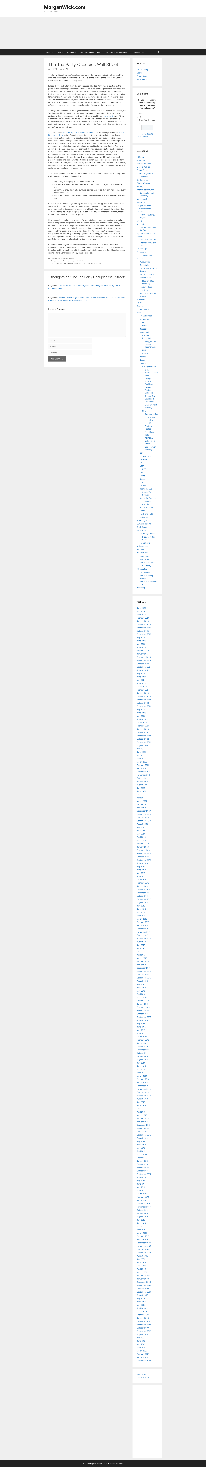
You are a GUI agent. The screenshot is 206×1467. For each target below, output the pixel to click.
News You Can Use (148, 239)
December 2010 (144, 1203)
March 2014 (142, 1076)
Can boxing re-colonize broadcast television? (67, 261)
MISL (142, 463)
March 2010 (142, 1233)
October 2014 (143, 1053)
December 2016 (144, 968)
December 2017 (143, 929)
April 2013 (141, 1112)
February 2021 (143, 804)
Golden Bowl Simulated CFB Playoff (150, 399)
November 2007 (144, 1325)
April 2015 (141, 1033)
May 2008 (141, 1305)
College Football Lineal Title (151, 372)
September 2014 (144, 1056)
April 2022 (141, 758)
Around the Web (144, 164)
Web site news (143, 553)
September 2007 (144, 1331)
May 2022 (141, 755)
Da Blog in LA (142, 180)
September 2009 (144, 1253)
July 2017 (141, 945)
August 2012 (142, 1138)
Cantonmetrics (138, 52)
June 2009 (141, 1262)
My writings (142, 249)
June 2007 (141, 1341)
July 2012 (141, 1141)
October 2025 (143, 631)
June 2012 (141, 1145)
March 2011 (142, 1194)
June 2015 (141, 1027)
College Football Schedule (149, 390)
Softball (143, 486)
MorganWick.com (64, 7)
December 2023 (144, 696)
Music (139, 221)
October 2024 (143, 664)
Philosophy (141, 252)
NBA (144, 350)
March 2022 (142, 762)
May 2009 (141, 1266)
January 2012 (142, 1161)
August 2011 (142, 1177)
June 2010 (141, 1223)
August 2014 (142, 1059)
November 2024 (144, 660)
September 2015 (144, 1017)
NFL (144, 411)
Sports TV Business (148, 489)
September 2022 (144, 742)
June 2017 (141, 948)
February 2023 (143, 726)
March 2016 (142, 997)
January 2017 (142, 965)
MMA (142, 466)
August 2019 (142, 863)
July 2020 (141, 827)
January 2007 (143, 1357)
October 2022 (143, 739)
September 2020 (144, 821)
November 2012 (144, 1128)
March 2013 (142, 1115)
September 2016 (144, 978)
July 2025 (141, 637)
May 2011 (141, 1187)
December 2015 (143, 1007)
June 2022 (141, 752)
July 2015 (141, 1024)
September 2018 (144, 899)
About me (49, 52)
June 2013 (141, 1105)
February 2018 (143, 922)
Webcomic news (147, 562)
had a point (108, 116)
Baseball (143, 329)
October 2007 (143, 1328)
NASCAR (146, 326)
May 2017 (141, 952)
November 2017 (144, 932)
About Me (141, 160)
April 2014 (141, 1073)
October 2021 (142, 778)
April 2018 (141, 916)
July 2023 (141, 709)
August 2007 (142, 1334)
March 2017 (142, 958)
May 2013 (141, 1109)
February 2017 (143, 961)
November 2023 (144, 700)
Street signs (142, 520)
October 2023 (143, 703)
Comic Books (142, 170)
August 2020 (142, 824)
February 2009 (143, 1275)
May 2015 (141, 1030)
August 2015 (142, 1020)
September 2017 (144, 938)
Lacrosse (143, 459)
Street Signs (142, 76)
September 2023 (144, 706)
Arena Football (146, 316)
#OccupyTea (55, 258)
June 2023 (141, 713)
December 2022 (144, 732)
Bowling (143, 357)
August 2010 (142, 1217)
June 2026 (141, 608)
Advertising (144, 556)
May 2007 (141, 1344)
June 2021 (141, 791)
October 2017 (142, 935)
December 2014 (144, 1046)
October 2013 (143, 1092)
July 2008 (141, 1298)
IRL (143, 322)
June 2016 (141, 988)
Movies (140, 212)
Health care (145, 290)
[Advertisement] (103, 33)
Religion (140, 303)
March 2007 (142, 1351)
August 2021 (142, 785)
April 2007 (141, 1347)
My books (141, 224)
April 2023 (141, 719)
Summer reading (144, 524)
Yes (140, 113)
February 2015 (143, 1040)
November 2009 (144, 1246)
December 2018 (143, 889)
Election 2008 (145, 278)
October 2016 (143, 974)
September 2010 (144, 1213)
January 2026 (143, 621)
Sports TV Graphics (148, 498)
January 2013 (142, 1122)
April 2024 (141, 683)
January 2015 (142, 1043)
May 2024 (141, 680)
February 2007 (143, 1354)
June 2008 (141, 1302)
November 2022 (144, 736)
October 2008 (143, 1289)
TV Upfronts (145, 543)
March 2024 (142, 686)
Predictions (141, 299)
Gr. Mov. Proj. (142, 70)
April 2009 (141, 1269)
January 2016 (142, 1004)
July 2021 (141, 788)
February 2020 (143, 844)
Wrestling (141, 588)
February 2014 (143, 1079)
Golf (141, 453)
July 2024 (141, 673)
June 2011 (141, 1184)
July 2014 (141, 1063)
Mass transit (142, 199)
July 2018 (141, 906)
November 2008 (144, 1285)
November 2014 (144, 1050)
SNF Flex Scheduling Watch (90, 52)
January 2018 (142, 925)
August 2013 (142, 1099)
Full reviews (145, 572)
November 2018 (144, 893)
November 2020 (144, 814)
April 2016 (141, 994)
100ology (141, 157)
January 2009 (143, 1279)
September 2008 (144, 1292)
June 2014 (141, 1066)
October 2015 (142, 1014)
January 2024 (143, 693)
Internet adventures (145, 190)
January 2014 (142, 1082)
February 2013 (143, 1118)
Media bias (141, 202)
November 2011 (143, 1168)
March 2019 (142, 880)
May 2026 (141, 611)
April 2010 (141, 1230)
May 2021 (141, 795)
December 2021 (143, 772)
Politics (71, 258)
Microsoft (144, 177)
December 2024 (144, 657)
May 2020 (141, 834)
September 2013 (144, 1096)
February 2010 (143, 1236)
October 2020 (143, 817)
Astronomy (144, 309)
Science (140, 306)
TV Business (142, 530)
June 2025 (141, 641)
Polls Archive (142, 137)
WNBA (145, 353)
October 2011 (142, 1171)
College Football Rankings (149, 381)
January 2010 (142, 1240)
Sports (60, 52)
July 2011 (141, 1181)
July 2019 (141, 867)
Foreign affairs (146, 287)
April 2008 (141, 1308)
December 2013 (144, 1086)
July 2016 (141, 984)
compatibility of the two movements (77, 132)
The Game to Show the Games (116, 52)
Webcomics (71, 52)
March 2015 (142, 1037)
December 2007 (144, 1321)
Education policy (147, 274)
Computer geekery (145, 173)
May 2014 (141, 1069)
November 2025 (144, 628)
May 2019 (141, 873)
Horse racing (145, 456)
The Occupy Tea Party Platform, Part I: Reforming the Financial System (76, 263)
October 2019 (143, 857)
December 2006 (144, 1361)
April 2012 (141, 1151)
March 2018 (142, 919)
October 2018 (142, 896)
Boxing (142, 360)
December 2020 (144, 811)
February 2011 (143, 1197)
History (140, 186)
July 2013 (141, 1102)
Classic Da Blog (143, 167)
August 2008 (142, 1295)
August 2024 (142, 670)
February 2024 (143, 690)
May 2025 (141, 644)
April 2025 (141, 647)
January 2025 (143, 654)
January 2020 (143, 847)
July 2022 (141, 749)
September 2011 (144, 1174)
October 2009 (143, 1249)
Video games (142, 546)
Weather (140, 549)
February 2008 (143, 1315)
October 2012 (142, 1131)
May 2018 (141, 912)
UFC (144, 469)
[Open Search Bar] (159, 52)
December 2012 (143, 1125)
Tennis (142, 511)
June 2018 (141, 909)
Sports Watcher (146, 507)
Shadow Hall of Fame (151, 420)
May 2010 (141, 1226)
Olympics (143, 476)
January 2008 (143, 1318)
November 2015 (144, 1010)
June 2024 (141, 677)
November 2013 (144, 1089)
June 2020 (141, 830)
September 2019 (144, 860)
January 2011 (142, 1200)
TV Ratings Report (147, 534)
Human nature (146, 255)
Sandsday (146, 566)
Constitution (145, 265)
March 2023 (142, 723)
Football (143, 363)
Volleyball (144, 517)
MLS (144, 482)
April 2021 (141, 798)
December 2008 (144, 1282)
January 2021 (142, 808)
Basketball (144, 332)
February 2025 (143, 651)
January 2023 (143, 729)
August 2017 (142, 942)
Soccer (142, 479)
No (140, 117)
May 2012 (141, 1148)
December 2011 (143, 1164)
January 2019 (142, 886)
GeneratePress (117, 1464)
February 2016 (143, 1001)
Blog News (64, 258)
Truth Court (142, 527)
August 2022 (142, 745)
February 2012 (143, 1158)
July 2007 (141, 1338)
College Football (149, 366)
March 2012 (142, 1154)
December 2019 (144, 850)
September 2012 (144, 1135)
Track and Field (146, 514)
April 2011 (141, 1190)
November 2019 (144, 853)
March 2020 (142, 840)
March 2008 (142, 1311)
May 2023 (141, 716)
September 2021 (144, 781)
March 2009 (142, 1272)
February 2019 (143, 883)
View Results (147, 134)
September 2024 (144, 667)
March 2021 (142, 801)
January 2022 (143, 768)
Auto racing (144, 319)
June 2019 (141, 870)
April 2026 (141, 615)
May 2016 (141, 991)
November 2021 (144, 775)
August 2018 (142, 902)
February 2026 (143, 618)
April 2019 (141, 876)
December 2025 (144, 624)
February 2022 (143, 765)
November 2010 (144, 1207)
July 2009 (141, 1259)
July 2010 (141, 1220)
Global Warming (143, 183)
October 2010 (143, 1210)
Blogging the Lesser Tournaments (150, 344)
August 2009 (142, 1256)
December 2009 (144, 1243)
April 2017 (141, 955)
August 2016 (142, 981)
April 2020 (141, 837)
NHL (141, 472)
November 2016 (144, 971)
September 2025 (144, 634)
